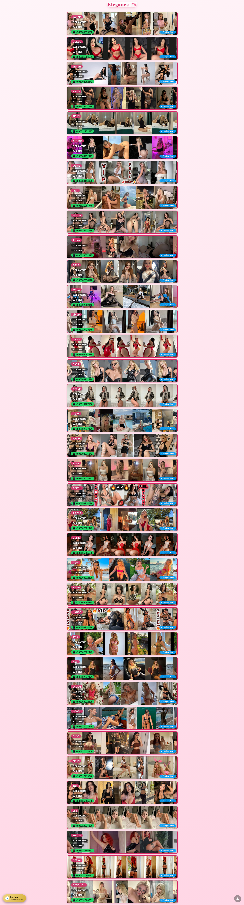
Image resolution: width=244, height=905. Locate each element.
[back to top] (237, 898)
